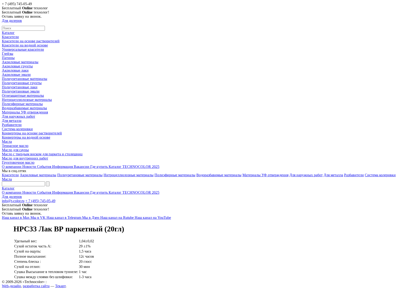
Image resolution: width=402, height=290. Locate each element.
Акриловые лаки (15, 70)
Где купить (99, 167)
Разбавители (12, 125)
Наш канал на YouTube (153, 218)
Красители (10, 37)
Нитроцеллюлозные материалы (27, 100)
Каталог (8, 33)
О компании (12, 167)
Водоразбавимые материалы (24, 108)
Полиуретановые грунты (22, 83)
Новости (29, 167)
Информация (63, 167)
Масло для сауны (15, 150)
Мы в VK (38, 218)
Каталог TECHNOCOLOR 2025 (134, 167)
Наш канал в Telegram (64, 218)
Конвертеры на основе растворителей (32, 133)
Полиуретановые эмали (21, 91)
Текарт (60, 286)
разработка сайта (36, 286)
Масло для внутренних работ (25, 158)
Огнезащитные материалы (23, 95)
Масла (7, 141)
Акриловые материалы (20, 62)
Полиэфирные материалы (22, 104)
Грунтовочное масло (18, 162)
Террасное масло (15, 146)
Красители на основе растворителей (31, 41)
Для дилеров (12, 21)
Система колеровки (17, 129)
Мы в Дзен (91, 218)
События (44, 167)
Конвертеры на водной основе (26, 137)
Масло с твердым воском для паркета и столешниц (42, 154)
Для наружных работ (18, 116)
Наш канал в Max (16, 218)
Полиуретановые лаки (19, 87)
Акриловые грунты (17, 66)
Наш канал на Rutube (117, 218)
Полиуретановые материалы (24, 79)
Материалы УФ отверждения (25, 112)
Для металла (11, 121)
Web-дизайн (11, 286)
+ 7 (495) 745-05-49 (40, 201)
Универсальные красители (23, 49)
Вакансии (82, 167)
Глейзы (7, 54)
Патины (8, 58)
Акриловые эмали (16, 75)
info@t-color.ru (13, 201)
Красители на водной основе (25, 45)
